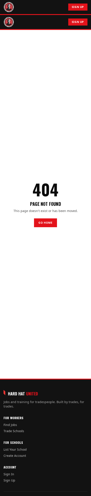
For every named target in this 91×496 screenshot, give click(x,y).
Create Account (15, 456)
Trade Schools (14, 431)
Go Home (45, 223)
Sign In (9, 474)
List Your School (15, 449)
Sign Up (78, 7)
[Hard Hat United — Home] (9, 7)
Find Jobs (10, 425)
